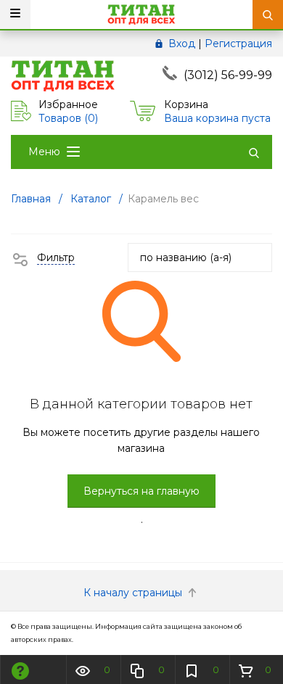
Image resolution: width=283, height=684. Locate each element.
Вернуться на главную (141, 491)
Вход (181, 43)
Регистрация (238, 43)
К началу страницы (134, 592)
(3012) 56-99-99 (228, 75)
